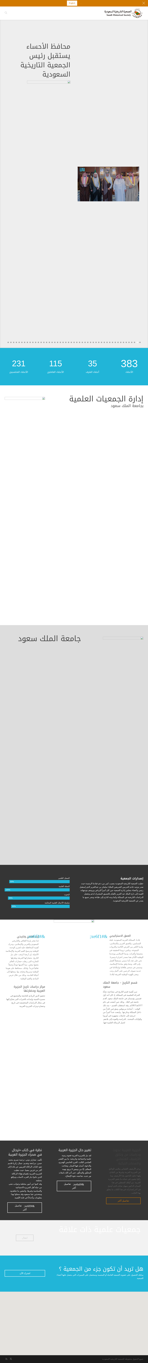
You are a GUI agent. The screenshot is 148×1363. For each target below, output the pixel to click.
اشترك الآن (25, 1273)
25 (74, 342)
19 (90, 342)
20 (87, 342)
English (72, 3)
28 (65, 342)
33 (52, 342)
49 (8, 342)
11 (112, 342)
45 (19, 342)
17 (96, 342)
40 (33, 342)
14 (104, 342)
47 (13, 342)
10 (115, 342)
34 (49, 342)
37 (41, 342)
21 (85, 342)
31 (57, 342)
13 (107, 342)
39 (35, 342)
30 (60, 342)
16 (98, 342)
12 (109, 342)
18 (93, 342)
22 (82, 342)
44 (22, 342)
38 (38, 342)
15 (101, 342)
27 (68, 342)
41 (30, 342)
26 (71, 342)
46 (16, 342)
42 (27, 342)
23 (79, 342)
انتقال (24, 1238)
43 (24, 342)
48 (11, 342)
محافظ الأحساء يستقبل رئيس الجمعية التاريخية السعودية (45, 60)
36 (44, 342)
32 (55, 342)
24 (76, 342)
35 (46, 342)
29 (63, 342)
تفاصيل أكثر (123, 1201)
